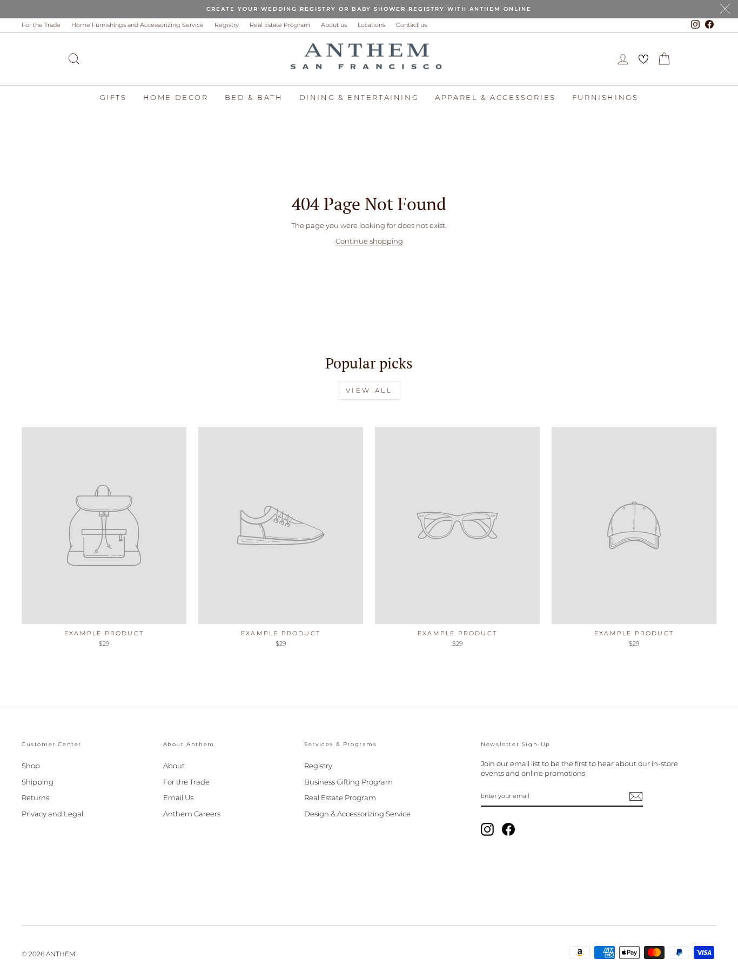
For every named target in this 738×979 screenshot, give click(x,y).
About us (334, 25)
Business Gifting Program (348, 781)
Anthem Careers (191, 813)
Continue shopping (369, 241)
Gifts (113, 97)
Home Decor (176, 97)
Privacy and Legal (52, 813)
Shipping (37, 781)
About (174, 765)
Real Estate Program (280, 25)
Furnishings (605, 97)
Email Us (178, 797)
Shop (31, 765)
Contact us (411, 25)
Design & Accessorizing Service (357, 813)
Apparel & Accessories (495, 97)
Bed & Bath (254, 97)
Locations (371, 25)
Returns (35, 797)
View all (369, 390)
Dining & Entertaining (359, 97)
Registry (226, 25)
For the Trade (41, 25)
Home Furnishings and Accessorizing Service (137, 25)
